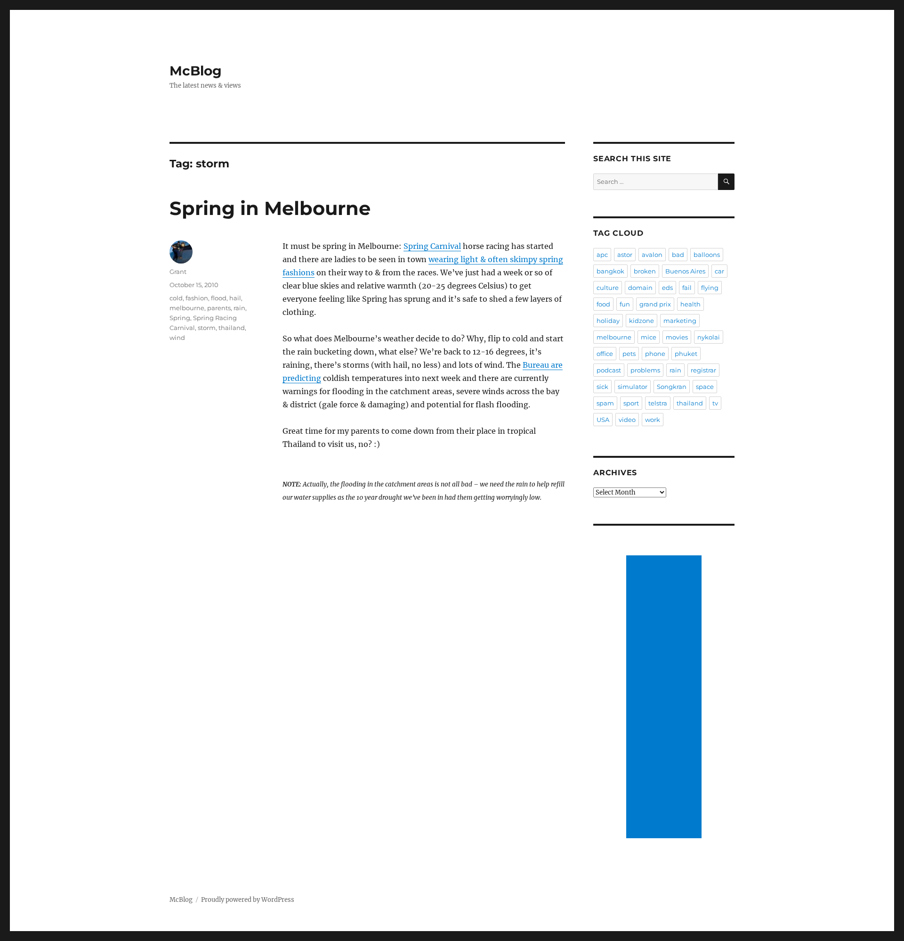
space (705, 386)
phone (655, 353)
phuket (686, 353)
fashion (197, 298)
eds (667, 287)
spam (605, 403)
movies (677, 337)
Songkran (671, 386)
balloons (707, 254)
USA (603, 419)
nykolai (708, 337)
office (605, 353)
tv (715, 403)
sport (631, 403)
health (690, 304)
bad (678, 254)
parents (219, 308)
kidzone (641, 320)
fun (625, 304)
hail (235, 298)
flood (218, 298)
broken (645, 271)
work (652, 419)
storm (207, 327)
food (603, 304)
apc (602, 254)
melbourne (187, 308)
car (719, 271)
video (627, 419)
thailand (231, 327)
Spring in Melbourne (270, 208)
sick (602, 386)
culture (608, 287)
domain (640, 287)
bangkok (610, 271)
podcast (609, 370)
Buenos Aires (685, 271)
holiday (608, 320)
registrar (703, 370)
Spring (180, 318)
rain (239, 308)
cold (176, 298)
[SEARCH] (726, 181)
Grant (178, 271)
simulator (632, 386)
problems (645, 370)
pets (629, 353)
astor (624, 254)
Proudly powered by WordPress (247, 900)
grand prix (655, 304)
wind (177, 337)
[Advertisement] (665, 697)
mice (648, 337)
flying (709, 287)
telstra (657, 403)
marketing (679, 320)
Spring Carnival (432, 246)
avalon (652, 254)
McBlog (196, 71)
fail (687, 287)
